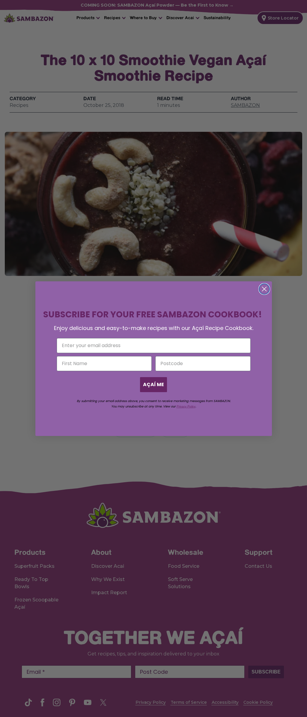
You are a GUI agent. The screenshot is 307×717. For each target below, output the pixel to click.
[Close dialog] (264, 289)
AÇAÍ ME (153, 384)
